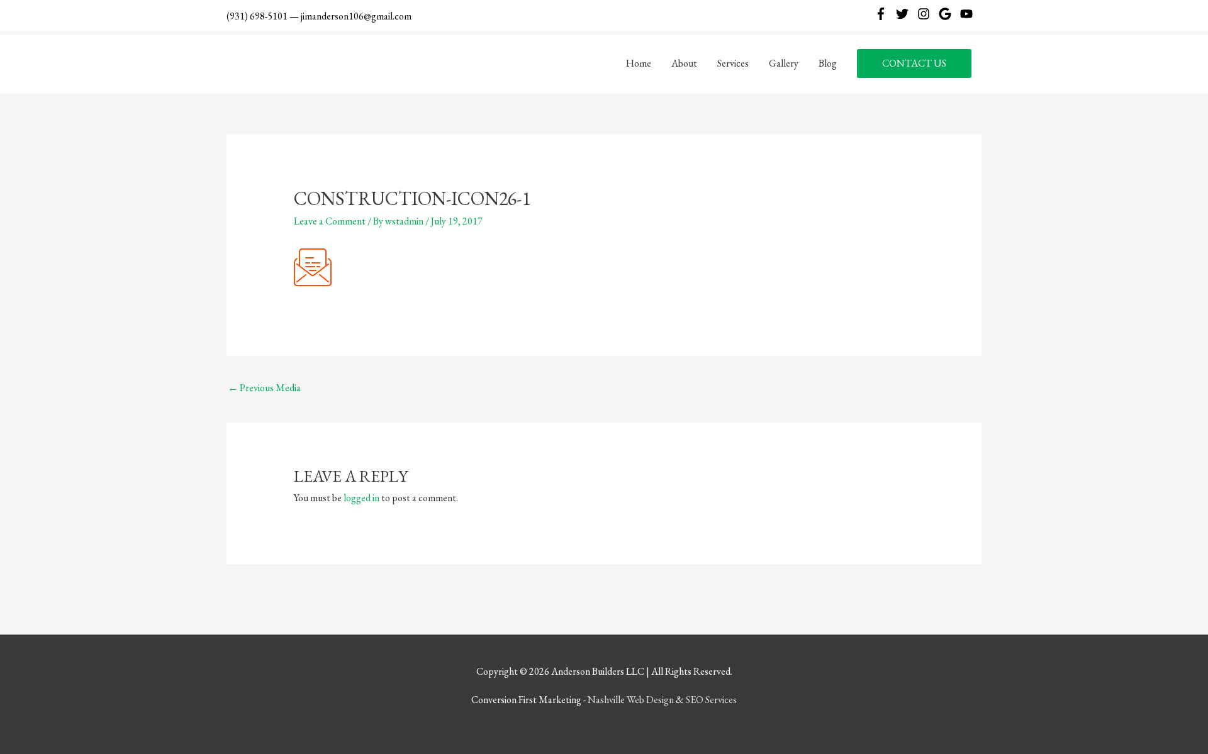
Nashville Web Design (631, 699)
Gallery (783, 63)
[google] (948, 14)
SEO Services (711, 699)
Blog (828, 63)
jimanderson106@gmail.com (356, 16)
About (684, 63)
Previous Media (264, 387)
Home (638, 63)
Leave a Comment (330, 221)
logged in (361, 497)
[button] (914, 63)
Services (733, 63)
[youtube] (968, 14)
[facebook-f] (884, 14)
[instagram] (927, 14)
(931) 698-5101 (257, 16)
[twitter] (905, 14)
